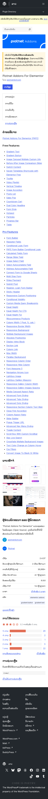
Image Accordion (14, 190)
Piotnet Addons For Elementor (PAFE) (21, 138)
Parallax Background (16, 357)
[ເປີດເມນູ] (44, 4)
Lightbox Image (13, 376)
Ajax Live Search (14, 437)
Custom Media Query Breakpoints (22, 303)
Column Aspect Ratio (16, 414)
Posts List (11, 194)
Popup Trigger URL (15, 422)
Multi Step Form (13, 276)
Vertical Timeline (14, 186)
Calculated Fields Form (17, 253)
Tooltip (9, 178)
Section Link (12, 345)
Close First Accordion (16, 411)
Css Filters (11, 449)
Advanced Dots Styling (17, 403)
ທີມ (26, 699)
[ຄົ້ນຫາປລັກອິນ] (29, 29)
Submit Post (12, 284)
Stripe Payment (13, 280)
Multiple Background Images (19, 334)
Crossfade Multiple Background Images (24, 441)
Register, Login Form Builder (19, 288)
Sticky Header (13, 291)
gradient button (27, 603)
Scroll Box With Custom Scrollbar (22, 434)
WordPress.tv (10, 730)
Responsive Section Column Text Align (24, 407)
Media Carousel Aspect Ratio (20, 391)
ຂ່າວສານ (6, 699)
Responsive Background (17, 330)
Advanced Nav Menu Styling (19, 426)
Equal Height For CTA (16, 311)
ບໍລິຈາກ (29, 725)
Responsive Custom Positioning (21, 295)
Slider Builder (12, 418)
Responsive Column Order (18, 361)
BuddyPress (10, 752)
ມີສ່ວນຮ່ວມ (30, 717)
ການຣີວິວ (9, 103)
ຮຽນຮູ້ (5, 717)
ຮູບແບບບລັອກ (31, 708)
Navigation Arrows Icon (17, 372)
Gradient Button (14, 155)
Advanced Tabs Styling (17, 399)
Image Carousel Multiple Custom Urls (23, 159)
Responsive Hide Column (18, 364)
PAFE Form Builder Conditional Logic (23, 249)
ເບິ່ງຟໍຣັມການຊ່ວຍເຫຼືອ (12, 679)
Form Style (11, 209)
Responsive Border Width (18, 326)
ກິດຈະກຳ (29, 721)
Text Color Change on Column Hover (23, 445)
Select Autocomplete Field (18, 265)
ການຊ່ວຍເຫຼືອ (11, 123)
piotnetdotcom (14, 80)
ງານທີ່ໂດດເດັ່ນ (31, 694)
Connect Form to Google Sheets (21, 272)
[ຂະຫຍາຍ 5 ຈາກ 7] (42, 468)
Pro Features (10, 231)
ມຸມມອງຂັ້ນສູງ (8, 610)
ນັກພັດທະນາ (8, 725)
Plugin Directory (9, 12)
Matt (6, 743)
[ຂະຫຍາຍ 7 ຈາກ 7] (42, 504)
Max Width (11, 353)
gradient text (39, 603)
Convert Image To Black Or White (22, 453)
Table (9, 224)
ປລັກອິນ (28, 704)
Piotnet (11, 548)
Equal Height (12, 307)
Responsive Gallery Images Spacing (23, 388)
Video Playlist (12, 182)
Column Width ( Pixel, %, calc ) (20, 322)
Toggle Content (13, 430)
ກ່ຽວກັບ (6, 694)
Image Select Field (15, 261)
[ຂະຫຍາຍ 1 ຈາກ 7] (19, 468)
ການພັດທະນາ (11, 116)
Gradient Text (12, 151)
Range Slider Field (14, 257)
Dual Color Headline (15, 205)
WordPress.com (11, 738)
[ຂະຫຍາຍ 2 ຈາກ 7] (19, 475)
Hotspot (10, 213)
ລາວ (10, 764)
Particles (10, 217)
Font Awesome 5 (14, 368)
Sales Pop (11, 197)
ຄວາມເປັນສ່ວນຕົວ (10, 708)
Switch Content (13, 167)
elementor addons (37, 597)
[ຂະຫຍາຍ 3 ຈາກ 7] (19, 486)
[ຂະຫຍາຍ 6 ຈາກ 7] (42, 490)
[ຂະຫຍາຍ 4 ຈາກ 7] (19, 498)
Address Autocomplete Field (19, 268)
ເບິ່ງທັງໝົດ (41, 653)
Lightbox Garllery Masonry (18, 380)
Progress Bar (12, 221)
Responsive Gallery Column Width (22, 384)
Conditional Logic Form (17, 245)
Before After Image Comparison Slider (24, 163)
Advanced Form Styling (17, 395)
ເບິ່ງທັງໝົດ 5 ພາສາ (38, 592)
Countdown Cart (14, 201)
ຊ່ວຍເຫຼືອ (6, 721)
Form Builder (12, 238)
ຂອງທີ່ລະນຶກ (31, 730)
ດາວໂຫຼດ (7, 87)
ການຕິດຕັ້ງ (9, 110)
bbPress (8, 747)
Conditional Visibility (15, 299)
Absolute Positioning (16, 338)
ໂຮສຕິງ (6, 704)
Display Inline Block (15, 341)
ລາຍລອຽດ (9, 96)
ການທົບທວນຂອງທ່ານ (12, 653)
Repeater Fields (13, 242)
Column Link (12, 349)
